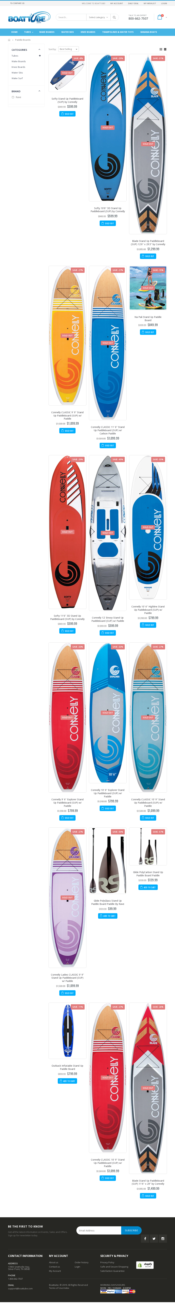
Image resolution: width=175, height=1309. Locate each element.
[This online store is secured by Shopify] (145, 1264)
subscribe (131, 1230)
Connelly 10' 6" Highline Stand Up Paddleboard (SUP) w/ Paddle (148, 610)
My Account (116, 3)
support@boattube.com (20, 1288)
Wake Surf (17, 78)
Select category (97, 17)
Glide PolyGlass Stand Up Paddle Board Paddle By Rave (107, 902)
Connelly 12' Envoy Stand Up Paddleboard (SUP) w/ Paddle (107, 619)
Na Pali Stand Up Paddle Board (147, 318)
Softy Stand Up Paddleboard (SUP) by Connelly (67, 100)
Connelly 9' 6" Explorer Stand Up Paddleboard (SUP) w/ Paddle (67, 802)
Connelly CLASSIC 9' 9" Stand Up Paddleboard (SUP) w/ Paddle (67, 415)
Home (9, 40)
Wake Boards (19, 61)
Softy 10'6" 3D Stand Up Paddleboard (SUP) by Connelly (108, 210)
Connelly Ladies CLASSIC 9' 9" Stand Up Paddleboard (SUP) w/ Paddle (67, 978)
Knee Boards (18, 66)
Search (114, 17)
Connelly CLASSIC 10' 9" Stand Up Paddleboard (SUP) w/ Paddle (148, 802)
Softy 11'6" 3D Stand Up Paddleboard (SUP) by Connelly (67, 617)
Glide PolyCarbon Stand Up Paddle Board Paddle (148, 874)
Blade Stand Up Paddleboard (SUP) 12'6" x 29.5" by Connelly (148, 242)
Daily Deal (133, 3)
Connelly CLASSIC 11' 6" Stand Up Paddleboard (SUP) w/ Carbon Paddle (108, 430)
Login (164, 3)
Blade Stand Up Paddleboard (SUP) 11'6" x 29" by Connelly (148, 1182)
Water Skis (17, 72)
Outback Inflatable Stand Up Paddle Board (67, 1067)
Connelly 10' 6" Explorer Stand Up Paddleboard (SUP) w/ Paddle (107, 793)
